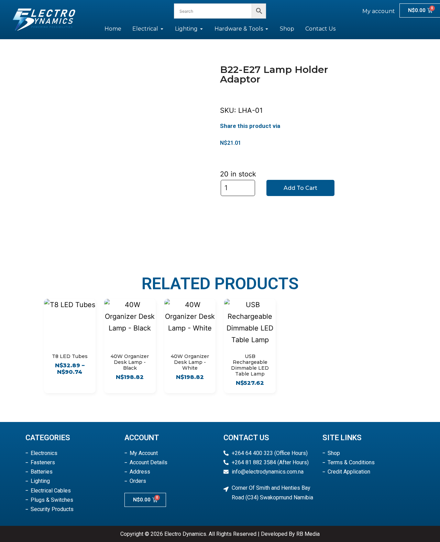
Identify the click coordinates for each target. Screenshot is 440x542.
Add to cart (300, 188)
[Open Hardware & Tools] (267, 29)
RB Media (308, 534)
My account (378, 11)
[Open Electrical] (162, 29)
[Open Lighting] (201, 29)
